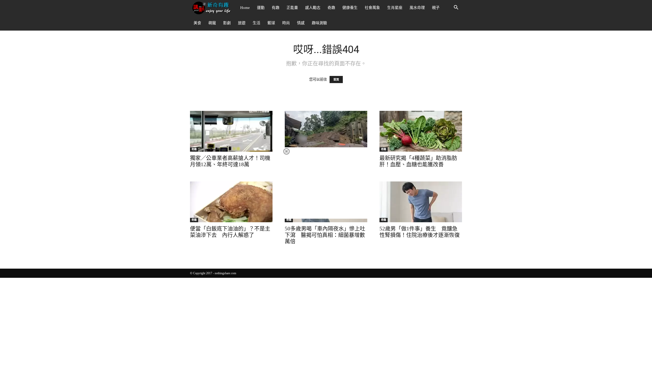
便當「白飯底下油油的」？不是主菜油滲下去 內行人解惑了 (230, 232)
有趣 (275, 8)
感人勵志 (312, 8)
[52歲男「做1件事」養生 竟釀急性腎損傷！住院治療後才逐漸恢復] (420, 201)
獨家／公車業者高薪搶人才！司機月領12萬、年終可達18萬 (230, 161)
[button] (456, 8)
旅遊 (242, 23)
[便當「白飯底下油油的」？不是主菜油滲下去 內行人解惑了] (231, 201)
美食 (197, 23)
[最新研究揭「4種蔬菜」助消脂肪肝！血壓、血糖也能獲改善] (420, 131)
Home (245, 8)
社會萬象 (372, 8)
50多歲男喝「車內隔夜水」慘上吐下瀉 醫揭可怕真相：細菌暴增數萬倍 (325, 235)
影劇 (227, 23)
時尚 (286, 23)
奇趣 (331, 8)
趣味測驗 (319, 23)
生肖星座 (394, 8)
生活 (256, 23)
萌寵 (212, 23)
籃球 (271, 23)
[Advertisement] (326, 183)
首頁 (336, 79)
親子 (436, 8)
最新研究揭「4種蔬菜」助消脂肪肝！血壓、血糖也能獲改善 (418, 161)
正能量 (292, 8)
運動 (261, 8)
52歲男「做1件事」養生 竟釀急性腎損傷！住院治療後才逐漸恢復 (419, 232)
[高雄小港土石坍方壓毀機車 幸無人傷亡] (326, 131)
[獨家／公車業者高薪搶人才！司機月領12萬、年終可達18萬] (231, 131)
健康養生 (350, 8)
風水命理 (417, 8)
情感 (301, 23)
